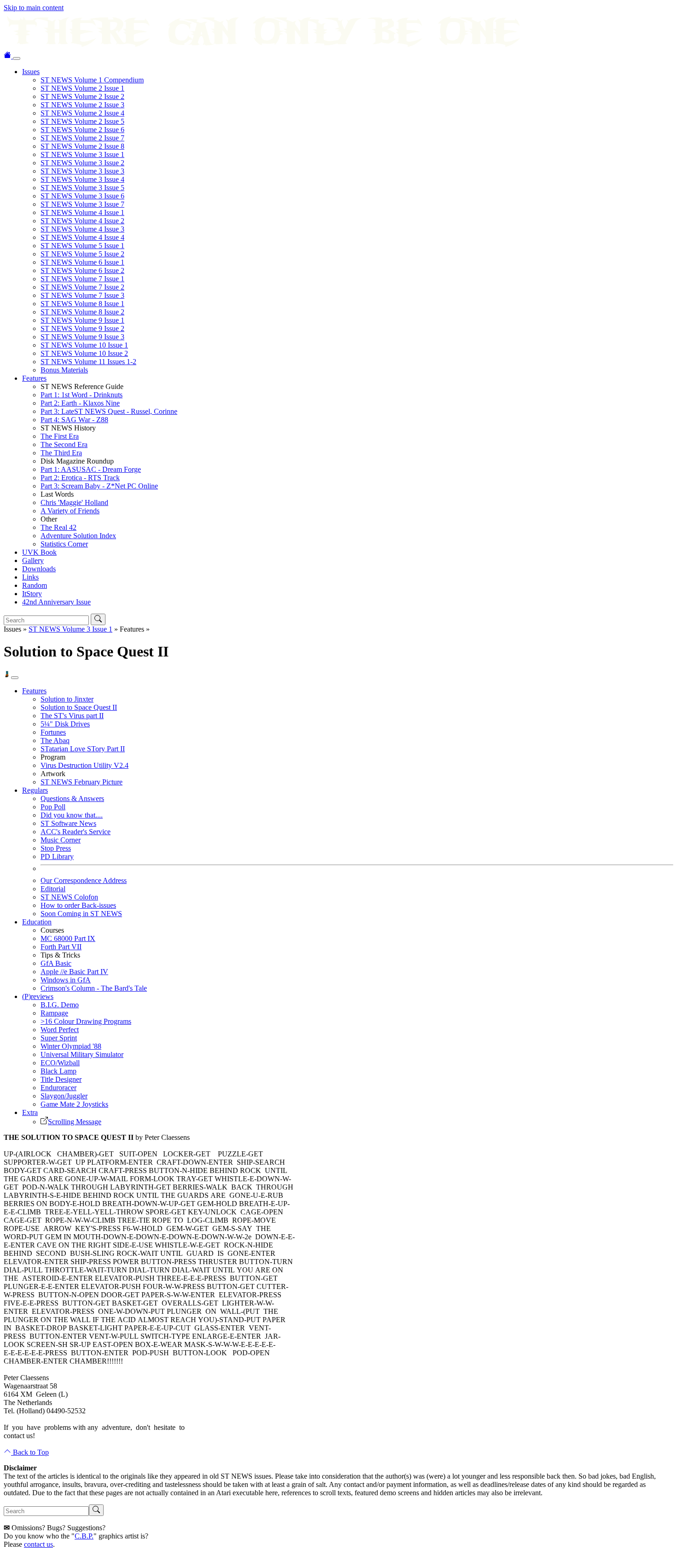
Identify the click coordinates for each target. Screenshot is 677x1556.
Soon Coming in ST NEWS (81, 913)
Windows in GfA (66, 980)
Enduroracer (58, 1088)
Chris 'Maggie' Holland (74, 502)
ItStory (32, 594)
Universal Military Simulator (82, 1054)
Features (34, 378)
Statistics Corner (64, 544)
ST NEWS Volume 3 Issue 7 (82, 204)
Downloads (39, 569)
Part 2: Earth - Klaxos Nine (80, 403)
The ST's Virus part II (72, 716)
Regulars (35, 790)
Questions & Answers (72, 798)
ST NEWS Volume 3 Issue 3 (82, 171)
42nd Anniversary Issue (56, 602)
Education (37, 922)
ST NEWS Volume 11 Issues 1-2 (88, 362)
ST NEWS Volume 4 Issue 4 (82, 237)
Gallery (33, 560)
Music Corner (61, 840)
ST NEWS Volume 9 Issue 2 (82, 328)
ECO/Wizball (60, 1063)
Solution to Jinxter (67, 699)
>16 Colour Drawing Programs (86, 1021)
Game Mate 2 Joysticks (74, 1104)
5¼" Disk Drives (65, 724)
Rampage (54, 1013)
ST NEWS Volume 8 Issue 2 (82, 312)
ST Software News (68, 823)
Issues (31, 71)
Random (34, 585)
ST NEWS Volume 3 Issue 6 (82, 196)
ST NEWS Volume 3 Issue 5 (82, 188)
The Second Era (64, 444)
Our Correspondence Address (84, 880)
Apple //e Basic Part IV (74, 971)
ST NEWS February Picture (82, 782)
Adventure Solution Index (78, 536)
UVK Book (39, 552)
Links (30, 577)
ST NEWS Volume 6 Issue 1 (82, 262)
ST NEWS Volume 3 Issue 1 (82, 154)
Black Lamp (58, 1071)
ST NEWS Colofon (69, 897)
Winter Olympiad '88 (71, 1046)
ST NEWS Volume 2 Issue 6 (82, 130)
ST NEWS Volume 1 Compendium (92, 80)
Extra (30, 1112)
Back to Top (30, 1452)
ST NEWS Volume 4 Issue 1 (82, 212)
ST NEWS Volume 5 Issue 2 (82, 254)
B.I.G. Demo (60, 1005)
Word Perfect (60, 1029)
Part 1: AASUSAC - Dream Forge (91, 469)
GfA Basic (56, 963)
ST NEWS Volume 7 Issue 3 (82, 295)
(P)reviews (37, 996)
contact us (38, 1544)
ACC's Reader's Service (76, 832)
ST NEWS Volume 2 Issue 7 (82, 138)
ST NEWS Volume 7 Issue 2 (82, 287)
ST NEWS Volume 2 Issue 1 (82, 88)
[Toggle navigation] (16, 58)
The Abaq (55, 740)
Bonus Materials (64, 370)
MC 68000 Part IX (68, 938)
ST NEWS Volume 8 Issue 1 (82, 304)
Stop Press (56, 848)
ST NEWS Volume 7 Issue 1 (82, 279)
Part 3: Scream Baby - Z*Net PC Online (99, 486)
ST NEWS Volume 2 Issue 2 (82, 96)
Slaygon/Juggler (64, 1096)
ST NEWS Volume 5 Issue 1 (82, 246)
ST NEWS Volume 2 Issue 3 (82, 105)
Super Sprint (59, 1038)
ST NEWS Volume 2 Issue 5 (82, 121)
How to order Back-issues (78, 905)
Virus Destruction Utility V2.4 (84, 765)
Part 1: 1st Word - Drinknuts (82, 395)
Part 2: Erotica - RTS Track (80, 478)
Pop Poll (53, 807)
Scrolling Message (74, 1122)
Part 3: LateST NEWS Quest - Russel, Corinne (109, 411)
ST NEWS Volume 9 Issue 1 (82, 320)
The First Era (60, 436)
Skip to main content (34, 8)
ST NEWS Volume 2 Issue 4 (82, 113)
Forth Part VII (61, 947)
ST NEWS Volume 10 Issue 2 (84, 353)
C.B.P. (84, 1536)
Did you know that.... (72, 815)
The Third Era (61, 453)
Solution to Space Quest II (79, 707)
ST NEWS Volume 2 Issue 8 (82, 146)
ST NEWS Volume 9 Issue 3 (82, 337)
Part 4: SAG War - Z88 (74, 420)
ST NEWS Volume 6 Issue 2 (82, 270)
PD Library (57, 856)
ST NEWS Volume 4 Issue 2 (82, 221)
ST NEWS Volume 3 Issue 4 (82, 179)
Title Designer (61, 1079)
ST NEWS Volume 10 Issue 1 (84, 345)
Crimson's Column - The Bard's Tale (94, 988)
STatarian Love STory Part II (83, 749)
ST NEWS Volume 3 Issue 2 (82, 163)
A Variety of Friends (70, 511)
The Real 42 (58, 527)
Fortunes (53, 732)
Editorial (53, 889)
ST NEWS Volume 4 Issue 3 (82, 229)
